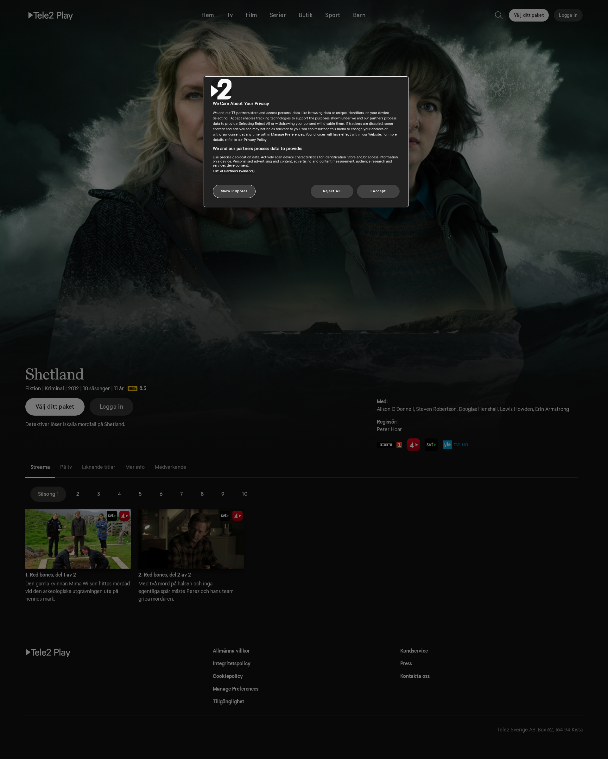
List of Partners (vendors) (234, 171)
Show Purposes (234, 191)
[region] (306, 142)
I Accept (378, 191)
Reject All (332, 191)
